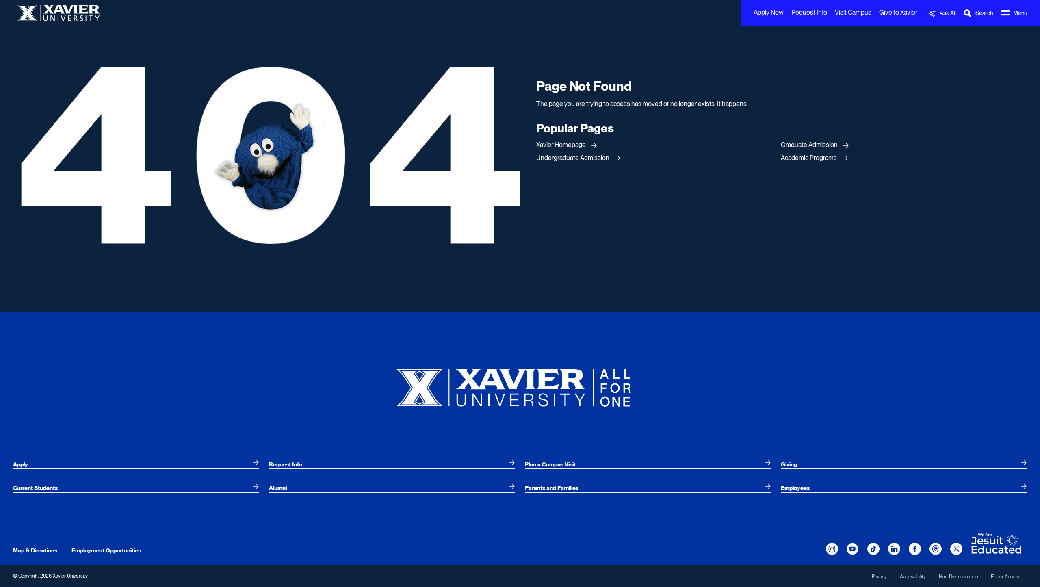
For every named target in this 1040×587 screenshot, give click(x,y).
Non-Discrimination (958, 577)
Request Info (809, 12)
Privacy (879, 577)
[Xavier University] (520, 384)
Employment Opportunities (106, 550)
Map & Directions (35, 550)
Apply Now (769, 12)
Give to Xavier (898, 12)
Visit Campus (853, 12)
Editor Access (1005, 577)
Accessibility (913, 577)
